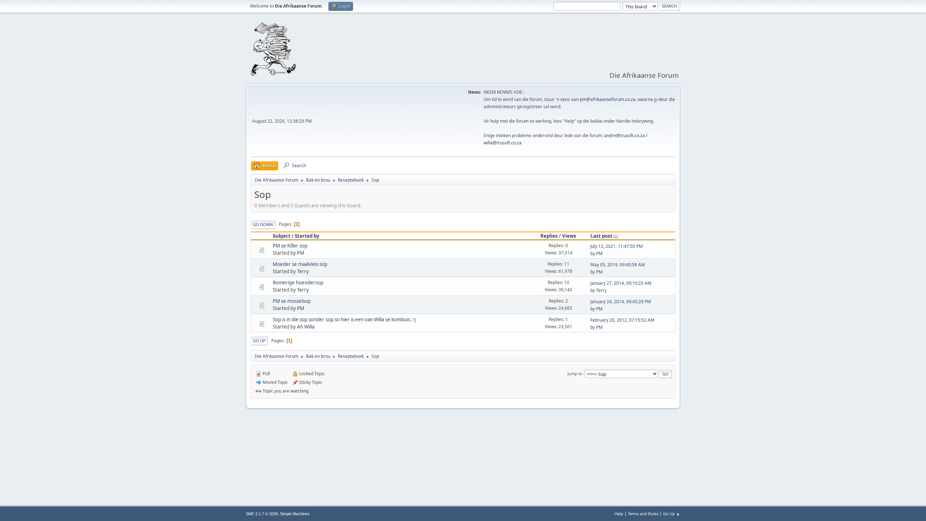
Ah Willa (305, 326)
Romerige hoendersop (298, 282)
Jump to (575, 373)
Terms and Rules (643, 513)
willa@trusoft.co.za (503, 143)
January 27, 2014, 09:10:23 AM (620, 283)
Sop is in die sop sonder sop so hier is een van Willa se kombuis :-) (344, 319)
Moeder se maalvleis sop (300, 264)
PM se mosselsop (292, 301)
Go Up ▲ (671, 513)
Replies (549, 236)
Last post (601, 236)
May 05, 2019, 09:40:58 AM (617, 265)
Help (619, 513)
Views (569, 236)
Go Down (263, 224)
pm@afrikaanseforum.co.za (608, 99)
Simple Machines (295, 514)
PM (300, 253)
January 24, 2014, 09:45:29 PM (620, 301)
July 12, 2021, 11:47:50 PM (616, 246)
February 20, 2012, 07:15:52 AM (622, 320)
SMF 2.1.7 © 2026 (262, 514)
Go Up (259, 340)
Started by (307, 236)
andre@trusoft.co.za (624, 135)
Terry (303, 271)
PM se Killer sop (290, 245)
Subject (281, 236)
